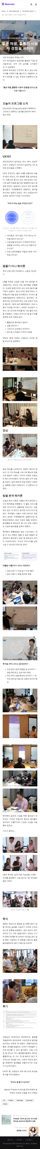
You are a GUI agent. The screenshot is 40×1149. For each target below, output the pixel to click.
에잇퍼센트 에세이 (14, 38)
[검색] (31, 4)
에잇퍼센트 (29, 1100)
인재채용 (19, 1140)
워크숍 (5, 1104)
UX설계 (11, 1100)
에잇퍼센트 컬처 (27, 38)
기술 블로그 (29, 1140)
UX (4, 1100)
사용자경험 (19, 1100)
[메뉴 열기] (36, 4)
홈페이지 (10, 1140)
